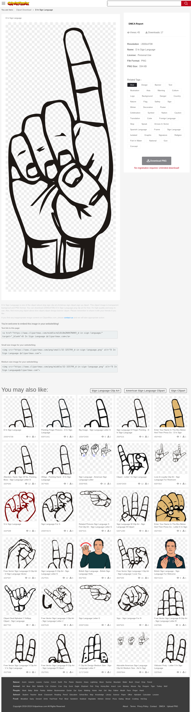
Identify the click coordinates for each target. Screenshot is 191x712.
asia (148, 90)
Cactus (46, 682)
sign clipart (178, 390)
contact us (68, 317)
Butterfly (40, 686)
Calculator (147, 695)
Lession (156, 695)
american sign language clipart (145, 390)
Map (91, 695)
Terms (133, 706)
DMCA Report (136, 24)
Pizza (115, 699)
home (94, 690)
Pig (139, 686)
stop (132, 124)
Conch (53, 682)
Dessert (39, 699)
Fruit (61, 699)
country (177, 96)
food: (16, 699)
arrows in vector (161, 124)
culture (175, 90)
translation (135, 118)
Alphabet (137, 695)
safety (157, 101)
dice (132, 85)
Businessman (59, 690)
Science (116, 695)
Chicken (53, 686)
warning (161, 90)
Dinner (108, 699)
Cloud (137, 682)
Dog (65, 686)
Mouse (133, 686)
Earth (60, 682)
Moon (101, 682)
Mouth (122, 690)
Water (125, 682)
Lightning (93, 682)
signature (163, 135)
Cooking (135, 699)
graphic (147, 135)
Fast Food (53, 699)
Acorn (24, 682)
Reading (57, 695)
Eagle (77, 686)
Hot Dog (144, 699)
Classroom (48, 695)
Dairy (32, 699)
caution (178, 113)
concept (134, 146)
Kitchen (100, 699)
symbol (151, 113)
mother (49, 690)
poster (163, 107)
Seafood (83, 699)
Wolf (165, 686)
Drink (46, 699)
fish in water (136, 141)
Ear (75, 690)
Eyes (80, 690)
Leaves (39, 682)
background (147, 96)
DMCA (162, 706)
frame (157, 129)
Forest (149, 682)
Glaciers (79, 682)
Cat (46, 686)
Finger (135, 690)
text (170, 85)
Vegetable (92, 699)
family (42, 690)
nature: (16, 682)
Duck (71, 686)
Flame (71, 682)
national (152, 141)
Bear (28, 686)
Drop (143, 682)
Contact (153, 706)
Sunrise (109, 682)
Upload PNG (172, 706)
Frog (97, 686)
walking (87, 690)
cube (149, 118)
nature (133, 101)
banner (158, 85)
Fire (65, 682)
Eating (121, 699)
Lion (119, 686)
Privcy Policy (142, 706)
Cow (60, 686)
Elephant (84, 686)
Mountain (117, 682)
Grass (86, 682)
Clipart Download (23, 10)
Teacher (33, 695)
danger (163, 96)
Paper (123, 695)
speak (144, 124)
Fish (91, 686)
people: (16, 690)
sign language (174, 129)
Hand (142, 690)
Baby (30, 690)
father (115, 690)
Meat (66, 699)
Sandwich (74, 699)
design (144, 85)
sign (169, 101)
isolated (133, 135)
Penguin (145, 686)
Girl (105, 690)
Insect (113, 686)
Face (129, 690)
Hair (100, 690)
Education (73, 695)
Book (40, 695)
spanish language (138, 129)
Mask (24, 690)
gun (166, 141)
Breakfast (24, 699)
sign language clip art (105, 390)
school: (16, 694)
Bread (128, 699)
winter (133, 107)
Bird (33, 686)
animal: (16, 686)
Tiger (153, 686)
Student (25, 695)
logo (132, 96)
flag (145, 101)
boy (110, 690)
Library (108, 695)
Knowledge (99, 695)
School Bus (83, 695)
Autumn (31, 682)
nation (164, 113)
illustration (134, 90)
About (125, 706)
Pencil (65, 695)
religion (178, 135)
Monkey (126, 686)
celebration (135, 113)
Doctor (69, 690)
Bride (36, 690)
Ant (23, 686)
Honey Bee (105, 686)
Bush (131, 682)
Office (130, 695)
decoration (148, 107)
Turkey (159, 686)
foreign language (167, 118)
